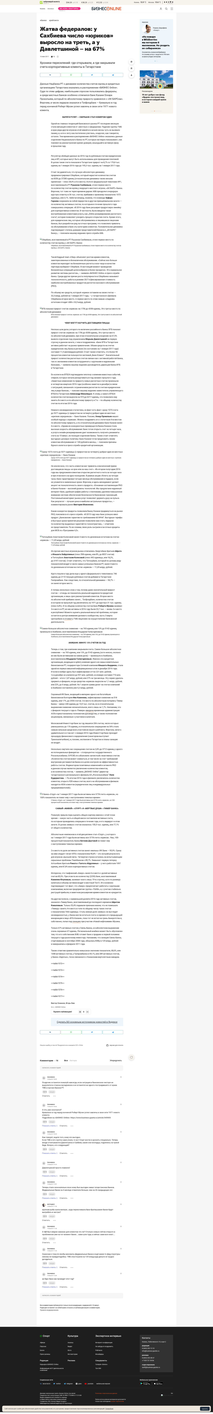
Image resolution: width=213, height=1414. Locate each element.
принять (205, 1409)
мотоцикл (51, 1204)
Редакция (44, 1360)
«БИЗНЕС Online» (60, 1007)
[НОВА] (69, 9)
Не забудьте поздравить (104, 1346)
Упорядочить (116, 1060)
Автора (73, 1060)
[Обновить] (131, 1057)
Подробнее (109, 1409)
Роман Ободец (158, 28)
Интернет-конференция (103, 1342)
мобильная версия (103, 1384)
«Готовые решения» (160, 30)
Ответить (46, 1096)
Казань (136, 2)
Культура (73, 1336)
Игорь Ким (70, 1003)
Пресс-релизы (45, 1354)
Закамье (50, 9)
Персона (43, 1346)
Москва (151, 2)
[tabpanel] (156, 40)
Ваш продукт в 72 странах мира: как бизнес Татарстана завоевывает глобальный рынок (156, 98)
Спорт (46, 1336)
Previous (143, 61)
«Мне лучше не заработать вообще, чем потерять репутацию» (155, 41)
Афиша (42, 1342)
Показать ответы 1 (49, 1126)
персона (145, 22)
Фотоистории (72, 1354)
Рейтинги (54, 20)
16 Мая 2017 (44, 56)
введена (90, 710)
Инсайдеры (99, 1354)
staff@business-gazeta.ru (151, 1367)
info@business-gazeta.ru (150, 1351)
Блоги (42, 1350)
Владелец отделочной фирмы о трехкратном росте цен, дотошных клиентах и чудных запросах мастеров (156, 51)
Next (171, 61)
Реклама (71, 1360)
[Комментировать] (131, 62)
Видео (70, 1346)
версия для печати (116, 1045)
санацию (76, 921)
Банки (43, 20)
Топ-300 (98, 1368)
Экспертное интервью (108, 1336)
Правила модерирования (49, 1310)
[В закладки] (131, 68)
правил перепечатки (117, 1401)
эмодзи (51, 1092)
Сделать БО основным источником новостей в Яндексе (87, 1022)
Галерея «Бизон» (101, 1364)
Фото (69, 1350)
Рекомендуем (147, 91)
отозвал (68, 619)
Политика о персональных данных (106, 1393)
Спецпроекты (101, 1360)
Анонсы (70, 1342)
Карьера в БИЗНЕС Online (49, 1364)
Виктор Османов (58, 1003)
